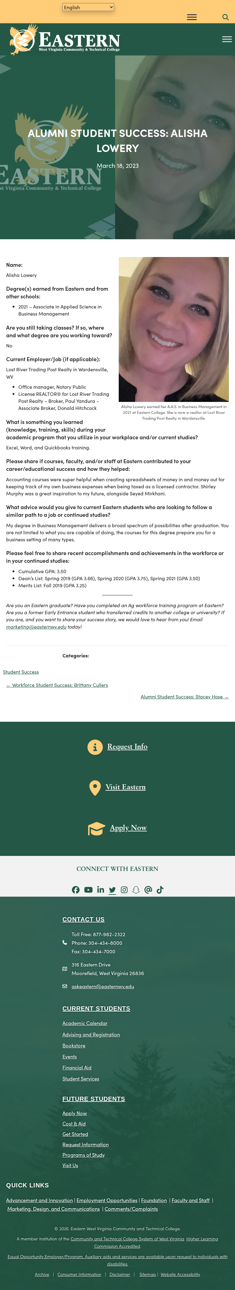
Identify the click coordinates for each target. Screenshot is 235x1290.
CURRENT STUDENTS (96, 1008)
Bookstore (73, 1045)
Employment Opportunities (106, 1199)
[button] (225, 17)
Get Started (75, 1133)
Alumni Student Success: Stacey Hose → (185, 696)
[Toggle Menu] (192, 17)
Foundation (154, 1199)
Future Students (93, 1098)
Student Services (80, 1078)
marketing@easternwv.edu (36, 626)
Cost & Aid (74, 1123)
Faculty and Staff (191, 1199)
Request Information (85, 1144)
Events (69, 1056)
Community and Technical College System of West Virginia (127, 1238)
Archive (42, 1274)
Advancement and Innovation (39, 1199)
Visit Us (70, 1164)
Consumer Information (79, 1274)
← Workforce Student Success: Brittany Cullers (57, 684)
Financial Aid (76, 1067)
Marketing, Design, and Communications (53, 1208)
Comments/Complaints (131, 1208)
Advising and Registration (91, 1034)
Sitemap (148, 1274)
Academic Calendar (84, 1022)
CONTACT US (83, 919)
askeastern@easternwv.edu (103, 985)
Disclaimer (120, 1274)
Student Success (21, 671)
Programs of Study (83, 1154)
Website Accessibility (180, 1274)
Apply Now (74, 1112)
